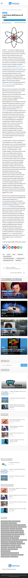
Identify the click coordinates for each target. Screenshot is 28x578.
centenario (20, 254)
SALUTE (13, 543)
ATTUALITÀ (4, 291)
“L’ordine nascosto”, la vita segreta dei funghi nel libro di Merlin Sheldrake (13, 350)
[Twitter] (6, 247)
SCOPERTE (20, 543)
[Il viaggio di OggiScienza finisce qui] (4, 393)
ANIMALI (4, 523)
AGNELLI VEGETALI (6, 521)
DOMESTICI (22, 526)
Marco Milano (6, 353)
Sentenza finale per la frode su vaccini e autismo (16, 427)
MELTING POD (5, 538)
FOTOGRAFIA (5, 530)
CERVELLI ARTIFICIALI (6, 525)
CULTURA (14, 526)
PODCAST (15, 539)
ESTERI (12, 528)
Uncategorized (5, 554)
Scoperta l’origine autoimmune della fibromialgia (16, 440)
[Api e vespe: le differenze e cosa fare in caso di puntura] (4, 421)
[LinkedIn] (12, 247)
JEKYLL (21, 534)
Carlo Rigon (5, 315)
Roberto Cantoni (7, 22)
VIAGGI (14, 554)
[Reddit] (9, 247)
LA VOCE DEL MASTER (7, 536)
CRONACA (5, 526)
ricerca (4, 12)
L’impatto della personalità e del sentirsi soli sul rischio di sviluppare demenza (17, 406)
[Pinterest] (15, 247)
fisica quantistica (7, 256)
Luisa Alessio (6, 334)
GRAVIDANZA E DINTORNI (17, 530)
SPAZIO (4, 547)
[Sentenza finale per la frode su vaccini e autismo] (4, 428)
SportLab (4, 549)
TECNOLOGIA (5, 551)
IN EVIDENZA (4, 309)
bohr (14, 254)
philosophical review (8, 260)
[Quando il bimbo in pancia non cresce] (4, 435)
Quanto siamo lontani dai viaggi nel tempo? (12, 312)
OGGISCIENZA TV (5, 539)
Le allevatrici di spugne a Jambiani (17, 398)
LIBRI (3, 347)
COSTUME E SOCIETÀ (19, 525)
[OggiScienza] (14, 565)
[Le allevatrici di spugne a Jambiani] (4, 400)
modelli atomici (20, 258)
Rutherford (18, 260)
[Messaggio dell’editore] (14, 381)
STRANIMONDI (13, 549)
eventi (19, 528)
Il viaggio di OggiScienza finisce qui (17, 391)
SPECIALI (12, 547)
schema (10, 233)
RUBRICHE (4, 543)
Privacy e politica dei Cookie (9, 569)
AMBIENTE (16, 521)
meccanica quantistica (8, 258)
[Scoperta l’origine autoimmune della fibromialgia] (4, 441)
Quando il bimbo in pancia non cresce (16, 433)
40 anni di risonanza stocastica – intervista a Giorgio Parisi (11, 294)
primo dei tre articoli (8, 84)
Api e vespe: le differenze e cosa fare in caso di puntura (16, 420)
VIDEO (20, 554)
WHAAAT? (14, 556)
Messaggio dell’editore (8, 387)
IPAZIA (14, 534)
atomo (8, 254)
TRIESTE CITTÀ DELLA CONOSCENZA (9, 552)
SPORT (18, 547)
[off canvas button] (2, 3)
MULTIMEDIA (14, 538)
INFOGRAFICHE (5, 534)
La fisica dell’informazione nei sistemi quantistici (12, 331)
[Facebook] (3, 247)
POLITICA (23, 539)
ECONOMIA (4, 528)
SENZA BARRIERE (15, 545)
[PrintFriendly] (21, 247)
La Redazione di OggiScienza (9, 297)
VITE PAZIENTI (5, 556)
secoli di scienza (5, 545)
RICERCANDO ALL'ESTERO (7, 328)
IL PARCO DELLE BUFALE (7, 532)
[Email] (18, 247)
